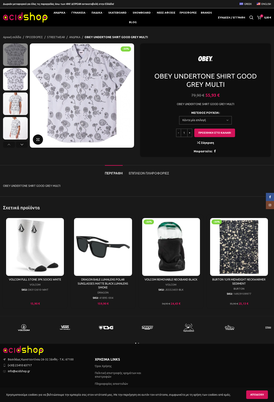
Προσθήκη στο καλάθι (214, 132)
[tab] (114, 171)
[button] (9, 145)
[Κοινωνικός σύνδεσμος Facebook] (215, 151)
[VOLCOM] (23, 327)
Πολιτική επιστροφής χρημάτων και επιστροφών (118, 374)
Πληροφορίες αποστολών (111, 383)
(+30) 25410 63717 (20, 365)
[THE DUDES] (229, 327)
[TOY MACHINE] (188, 327)
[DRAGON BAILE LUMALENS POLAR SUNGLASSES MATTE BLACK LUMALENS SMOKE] (103, 247)
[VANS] (64, 327)
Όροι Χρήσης (103, 366)
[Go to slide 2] (138, 343)
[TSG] (106, 327)
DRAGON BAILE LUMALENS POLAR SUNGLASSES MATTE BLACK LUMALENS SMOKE (103, 283)
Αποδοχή (257, 394)
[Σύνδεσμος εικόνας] (23, 350)
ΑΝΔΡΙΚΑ (74, 37)
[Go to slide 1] (135, 343)
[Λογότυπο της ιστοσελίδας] (25, 17)
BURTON (239, 288)
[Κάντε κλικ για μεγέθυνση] (38, 139)
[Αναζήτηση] (251, 17)
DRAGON (103, 292)
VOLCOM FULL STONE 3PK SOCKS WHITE (35, 279)
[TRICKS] (147, 327)
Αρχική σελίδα (12, 37)
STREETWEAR (56, 37)
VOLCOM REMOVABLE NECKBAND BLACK (171, 279)
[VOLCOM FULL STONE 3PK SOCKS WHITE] (35, 247)
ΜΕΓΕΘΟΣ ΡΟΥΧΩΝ (205, 112)
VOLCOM (35, 284)
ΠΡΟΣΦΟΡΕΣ (34, 37)
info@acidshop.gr (19, 371)
